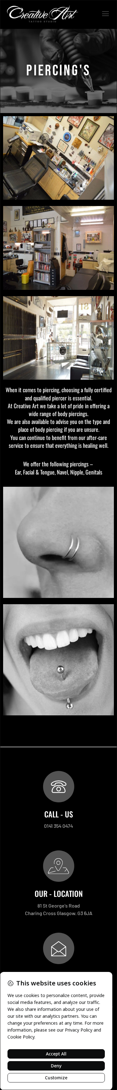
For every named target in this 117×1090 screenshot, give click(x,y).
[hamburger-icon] (105, 14)
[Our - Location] (58, 866)
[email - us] (58, 948)
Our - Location (59, 893)
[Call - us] (58, 786)
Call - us (58, 814)
